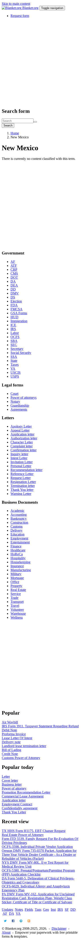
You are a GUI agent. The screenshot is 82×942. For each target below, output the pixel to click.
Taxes (14, 364)
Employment (19, 538)
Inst (53, 909)
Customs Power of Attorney (21, 758)
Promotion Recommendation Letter (26, 792)
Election (16, 301)
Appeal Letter (20, 430)
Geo (46, 909)
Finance (15, 546)
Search (7, 125)
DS (12, 297)
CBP (13, 269)
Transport (17, 602)
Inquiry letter (19, 454)
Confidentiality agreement (19, 808)
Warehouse (18, 613)
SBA (13, 341)
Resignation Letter (23, 482)
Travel (14, 605)
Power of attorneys (23, 397)
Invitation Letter (21, 462)
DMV (14, 293)
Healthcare (17, 550)
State (13, 360)
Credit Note (10, 754)
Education (17, 534)
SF (67, 909)
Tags (38, 909)
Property (16, 586)
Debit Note (9, 730)
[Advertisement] (41, 62)
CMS (14, 273)
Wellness (16, 617)
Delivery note (11, 742)
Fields (29, 909)
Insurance (17, 566)
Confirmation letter (23, 450)
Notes (19, 909)
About (6, 932)
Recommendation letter (26, 470)
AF (12, 261)
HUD (14, 317)
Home (14, 133)
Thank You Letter (14, 812)
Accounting (18, 514)
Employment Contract (17, 804)
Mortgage (17, 578)
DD (13, 289)
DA (13, 281)
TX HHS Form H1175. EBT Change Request (33, 831)
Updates (7, 909)
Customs (16, 526)
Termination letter (22, 486)
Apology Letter (21, 426)
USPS (14, 376)
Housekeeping (20, 562)
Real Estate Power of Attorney (23, 835)
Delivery (16, 530)
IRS (13, 329)
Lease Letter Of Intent (17, 738)
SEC (13, 345)
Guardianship (19, 405)
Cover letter (10, 780)
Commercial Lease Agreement (23, 796)
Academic (17, 510)
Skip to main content (16, 3)
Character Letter (21, 442)
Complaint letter (21, 446)
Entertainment (20, 542)
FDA (14, 305)
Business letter (12, 784)
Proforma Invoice (14, 734)
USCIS (15, 372)
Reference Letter (21, 474)
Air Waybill (10, 722)
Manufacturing (20, 570)
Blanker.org (30, 8)
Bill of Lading (11, 750)
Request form (19, 16)
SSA (13, 357)
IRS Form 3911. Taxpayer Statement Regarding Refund (40, 726)
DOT (14, 277)
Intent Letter (18, 458)
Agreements (18, 409)
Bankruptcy (18, 518)
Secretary (16, 349)
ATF (13, 265)
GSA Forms (18, 313)
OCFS (14, 337)
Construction (19, 522)
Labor (14, 333)
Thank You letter (21, 490)
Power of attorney (14, 788)
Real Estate (18, 590)
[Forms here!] (12, 8)
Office (14, 582)
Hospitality (18, 558)
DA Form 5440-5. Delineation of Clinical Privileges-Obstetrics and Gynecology (38, 880)
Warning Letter (20, 494)
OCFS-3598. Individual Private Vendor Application (37, 847)
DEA (14, 285)
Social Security (20, 353)
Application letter (22, 434)
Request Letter (20, 478)
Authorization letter (23, 438)
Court (14, 393)
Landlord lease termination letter (24, 746)
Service (15, 594)
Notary (15, 401)
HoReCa (16, 554)
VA (12, 368)
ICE (13, 325)
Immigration (18, 321)
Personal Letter (20, 466)
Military (15, 574)
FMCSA (16, 309)
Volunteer (17, 609)
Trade (14, 598)
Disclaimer (59, 928)
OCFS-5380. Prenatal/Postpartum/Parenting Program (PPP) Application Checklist (38, 872)
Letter (6, 776)
